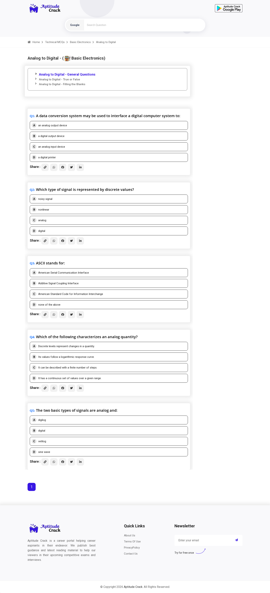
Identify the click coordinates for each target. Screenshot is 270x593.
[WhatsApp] (53, 167)
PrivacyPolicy (132, 547)
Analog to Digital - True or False (59, 79)
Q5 (32, 410)
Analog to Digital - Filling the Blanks (62, 84)
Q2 (32, 190)
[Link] (45, 167)
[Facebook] (62, 167)
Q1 (32, 116)
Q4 (32, 337)
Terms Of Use (132, 541)
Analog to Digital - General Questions (67, 74)
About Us (129, 535)
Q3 (32, 263)
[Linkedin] (80, 167)
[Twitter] (71, 167)
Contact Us (131, 553)
